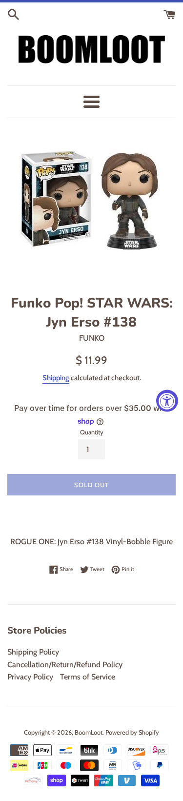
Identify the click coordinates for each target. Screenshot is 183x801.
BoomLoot (88, 732)
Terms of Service (87, 676)
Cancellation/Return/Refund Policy (64, 664)
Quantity (91, 432)
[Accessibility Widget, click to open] (167, 400)
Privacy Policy (30, 676)
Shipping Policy (33, 652)
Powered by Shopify (132, 732)
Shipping (55, 377)
